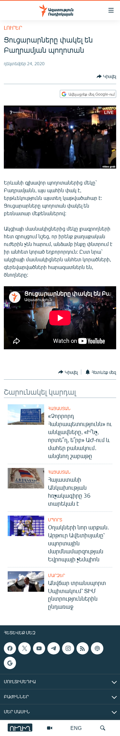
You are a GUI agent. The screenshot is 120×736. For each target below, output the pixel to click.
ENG (76, 728)
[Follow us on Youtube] (39, 648)
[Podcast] (97, 648)
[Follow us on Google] (10, 663)
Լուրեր (13, 28)
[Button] (106, 76)
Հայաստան (59, 408)
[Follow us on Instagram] (68, 648)
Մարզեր (56, 575)
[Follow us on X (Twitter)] (24, 648)
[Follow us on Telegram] (53, 648)
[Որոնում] (102, 728)
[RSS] (82, 648)
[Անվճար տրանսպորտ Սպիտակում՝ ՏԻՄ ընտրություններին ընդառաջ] (26, 581)
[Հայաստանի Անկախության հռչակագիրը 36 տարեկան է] (26, 478)
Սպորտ (55, 519)
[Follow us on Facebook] (10, 648)
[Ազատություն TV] (49, 728)
